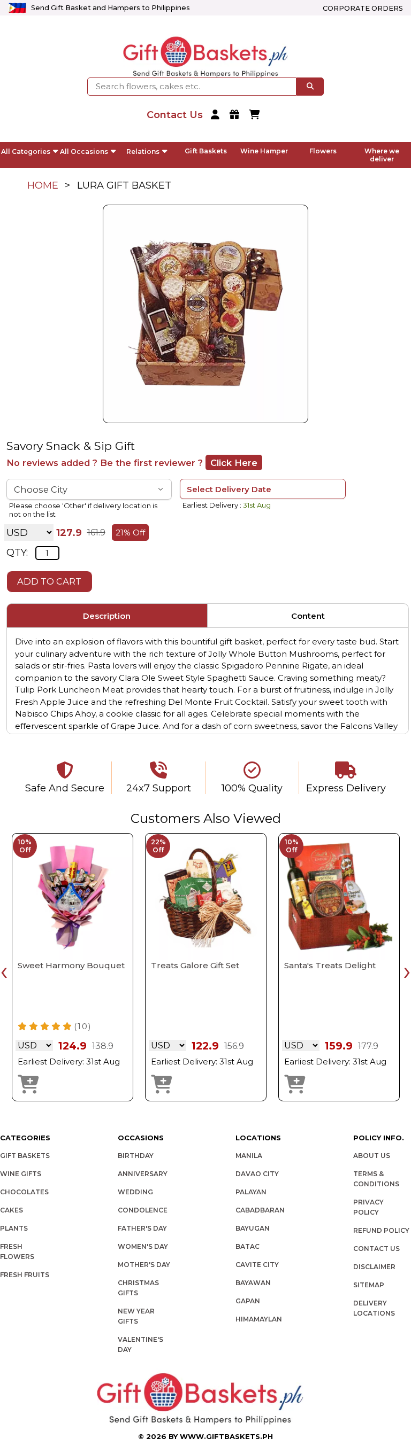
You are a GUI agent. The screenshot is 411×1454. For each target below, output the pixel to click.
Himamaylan (258, 1319)
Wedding (135, 1192)
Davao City (257, 1174)
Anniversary (143, 1174)
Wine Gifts (20, 1174)
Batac (247, 1246)
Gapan (247, 1301)
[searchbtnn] (310, 86)
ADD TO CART (49, 581)
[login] (216, 115)
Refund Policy (381, 1230)
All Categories (25, 151)
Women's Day (143, 1246)
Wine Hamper (264, 151)
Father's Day (142, 1228)
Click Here (233, 462)
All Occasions (84, 151)
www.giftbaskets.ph (226, 1436)
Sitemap (368, 1285)
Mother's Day (144, 1265)
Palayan (251, 1192)
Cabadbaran (260, 1210)
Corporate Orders (363, 8)
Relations (142, 151)
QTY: (17, 552)
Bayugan (252, 1228)
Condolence (143, 1210)
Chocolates (24, 1192)
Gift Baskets (206, 151)
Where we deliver (381, 155)
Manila (248, 1156)
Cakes (11, 1210)
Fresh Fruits (24, 1275)
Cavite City (257, 1265)
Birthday (136, 1156)
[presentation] (4, 970)
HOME (42, 185)
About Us (371, 1156)
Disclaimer (374, 1267)
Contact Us (376, 1249)
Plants (14, 1228)
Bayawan (253, 1283)
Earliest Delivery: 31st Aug (69, 1061)
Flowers (323, 151)
